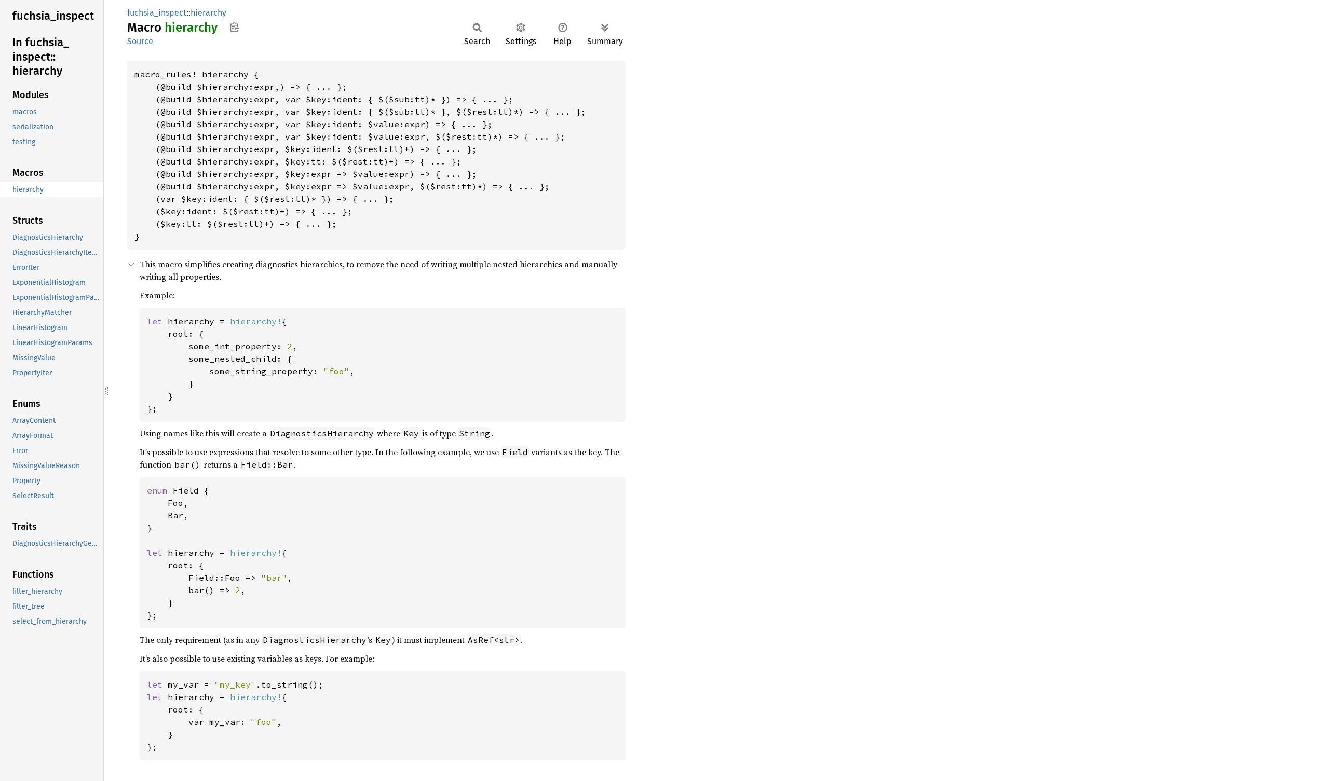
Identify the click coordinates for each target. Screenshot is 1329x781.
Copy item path (234, 27)
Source (140, 41)
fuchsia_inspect (156, 13)
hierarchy (208, 13)
